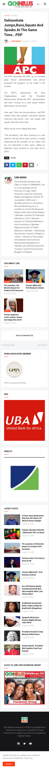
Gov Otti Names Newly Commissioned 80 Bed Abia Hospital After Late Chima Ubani (32, 590)
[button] (3, 4)
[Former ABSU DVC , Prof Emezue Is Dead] (12, 576)
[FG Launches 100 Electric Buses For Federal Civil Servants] (12, 548)
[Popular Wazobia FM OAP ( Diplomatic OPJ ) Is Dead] (12, 534)
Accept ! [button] (8, 764)
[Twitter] (13, 165)
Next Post (42, 345)
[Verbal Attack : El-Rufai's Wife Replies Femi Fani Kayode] (12, 650)
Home (6, 16)
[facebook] (18, 743)
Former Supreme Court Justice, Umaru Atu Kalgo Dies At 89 (13, 317)
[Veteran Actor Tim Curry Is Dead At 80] (12, 562)
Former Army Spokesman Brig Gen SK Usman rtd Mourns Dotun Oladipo (33, 518)
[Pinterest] (25, 165)
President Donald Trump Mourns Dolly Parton (32, 633)
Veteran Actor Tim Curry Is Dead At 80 (33, 559)
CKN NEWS (20, 177)
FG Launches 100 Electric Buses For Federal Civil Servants (13, 288)
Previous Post (9, 345)
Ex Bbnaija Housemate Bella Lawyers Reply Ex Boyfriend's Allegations (32, 605)
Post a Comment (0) (24, 335)
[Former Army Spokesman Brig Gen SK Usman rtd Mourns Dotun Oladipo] (12, 519)
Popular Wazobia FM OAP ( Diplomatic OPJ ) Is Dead (33, 531)
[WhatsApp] (19, 165)
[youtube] (30, 743)
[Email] (31, 165)
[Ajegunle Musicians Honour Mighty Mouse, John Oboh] (12, 621)
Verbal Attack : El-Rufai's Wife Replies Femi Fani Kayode (32, 648)
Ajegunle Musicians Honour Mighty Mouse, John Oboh (31, 620)
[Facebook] (7, 165)
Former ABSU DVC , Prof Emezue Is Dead (35, 286)
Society (14, 16)
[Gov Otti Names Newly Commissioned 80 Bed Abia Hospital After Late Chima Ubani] (12, 590)
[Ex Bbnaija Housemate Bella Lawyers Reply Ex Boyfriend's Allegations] (12, 607)
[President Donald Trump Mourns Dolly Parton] (12, 636)
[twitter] (24, 743)
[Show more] (37, 165)
